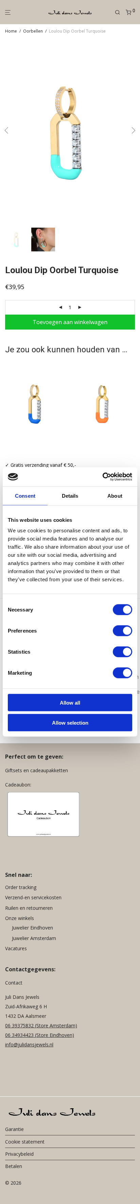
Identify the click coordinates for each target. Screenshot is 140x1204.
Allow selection (70, 722)
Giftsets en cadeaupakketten (36, 770)
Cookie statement (25, 1141)
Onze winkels (19, 918)
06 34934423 (19, 1035)
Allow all (70, 703)
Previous (6, 132)
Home (11, 31)
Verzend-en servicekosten (33, 897)
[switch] (122, 630)
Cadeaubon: (18, 784)
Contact (13, 982)
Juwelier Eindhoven (32, 927)
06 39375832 (20, 1025)
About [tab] (114, 495)
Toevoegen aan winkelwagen (70, 322)
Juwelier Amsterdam (34, 938)
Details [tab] (70, 495)
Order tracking (20, 887)
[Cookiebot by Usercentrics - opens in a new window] (102, 477)
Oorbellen (33, 31)
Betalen (13, 1166)
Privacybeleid (19, 1154)
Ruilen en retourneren (29, 908)
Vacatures (16, 948)
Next (133, 132)
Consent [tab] (25, 495)
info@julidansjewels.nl (29, 1044)
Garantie (14, 1129)
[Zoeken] (120, 12)
